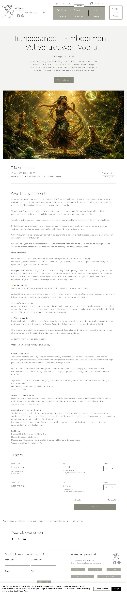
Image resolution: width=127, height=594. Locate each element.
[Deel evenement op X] (18, 539)
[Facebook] (18, 15)
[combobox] (109, 468)
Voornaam (9, 559)
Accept (116, 588)
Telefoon (34, 571)
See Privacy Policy (21, 591)
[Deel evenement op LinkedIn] (24, 539)
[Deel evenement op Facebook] (12, 539)
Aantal (105, 463)
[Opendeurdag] (115, 12)
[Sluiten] (124, 588)
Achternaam (36, 559)
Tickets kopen (63, 80)
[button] (31, 12)
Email (7, 571)
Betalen (94, 506)
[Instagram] (22, 15)
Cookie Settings (102, 588)
